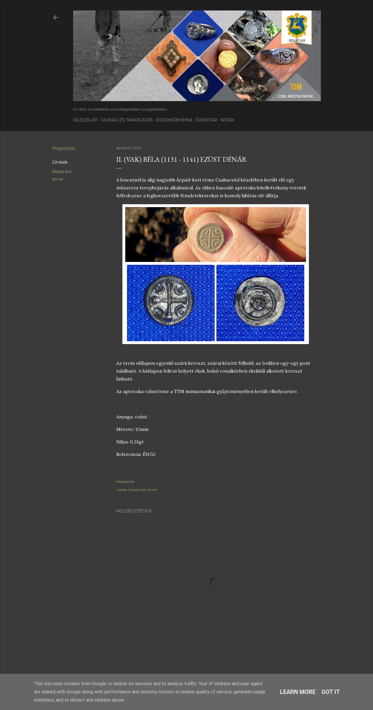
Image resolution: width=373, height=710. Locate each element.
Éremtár (206, 120)
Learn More (298, 691)
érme (57, 179)
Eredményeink (174, 120)
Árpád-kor (62, 171)
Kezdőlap (85, 120)
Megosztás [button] (63, 148)
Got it (330, 691)
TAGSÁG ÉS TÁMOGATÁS (127, 120)
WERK (227, 120)
